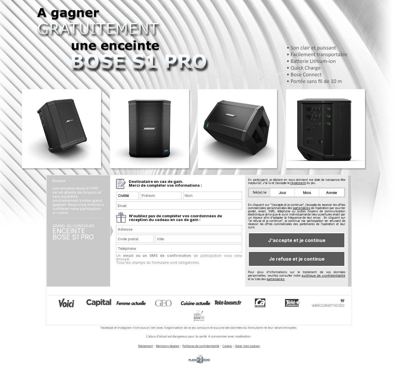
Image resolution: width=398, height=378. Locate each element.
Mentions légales (167, 346)
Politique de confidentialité (200, 346)
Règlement (145, 346)
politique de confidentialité (323, 275)
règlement (298, 183)
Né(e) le (260, 192)
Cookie (227, 346)
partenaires (301, 208)
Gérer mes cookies (247, 346)
